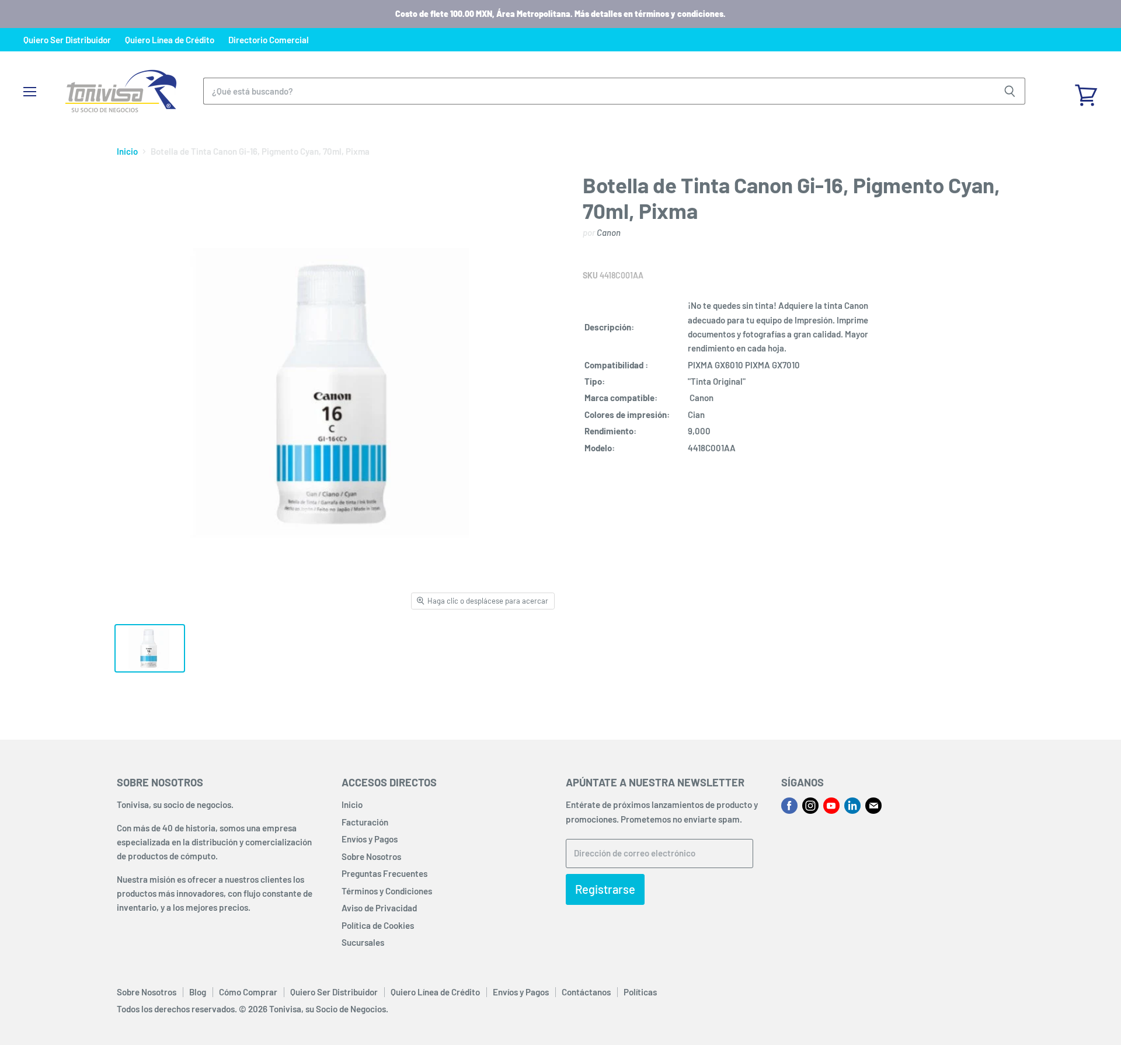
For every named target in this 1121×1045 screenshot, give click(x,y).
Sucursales (363, 942)
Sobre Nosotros (371, 856)
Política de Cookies (378, 925)
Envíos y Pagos (370, 839)
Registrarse (605, 889)
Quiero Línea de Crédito (169, 40)
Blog (197, 992)
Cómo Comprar (248, 992)
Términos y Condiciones (387, 891)
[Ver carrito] (1085, 91)
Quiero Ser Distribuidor (67, 40)
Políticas (640, 992)
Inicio (127, 151)
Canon (609, 232)
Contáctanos (586, 992)
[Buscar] (1009, 91)
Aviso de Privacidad (379, 908)
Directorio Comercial (268, 40)
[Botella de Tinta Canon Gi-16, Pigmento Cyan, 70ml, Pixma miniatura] (150, 648)
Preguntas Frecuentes (384, 873)
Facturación (365, 822)
